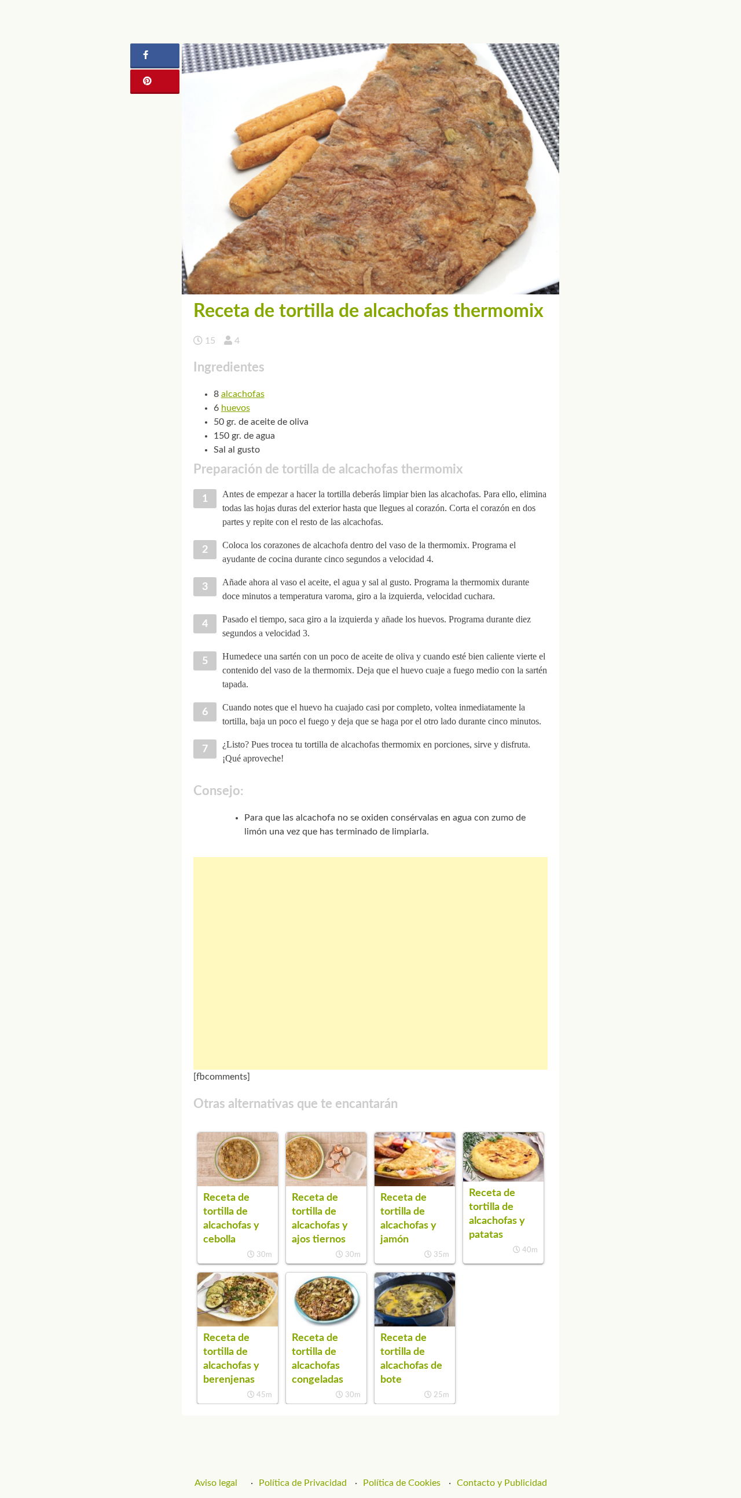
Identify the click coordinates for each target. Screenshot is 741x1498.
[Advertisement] (370, 963)
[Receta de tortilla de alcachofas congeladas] (326, 1323)
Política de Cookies (402, 1483)
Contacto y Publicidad (502, 1483)
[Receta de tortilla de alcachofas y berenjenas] (237, 1323)
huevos (235, 408)
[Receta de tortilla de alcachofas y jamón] (415, 1183)
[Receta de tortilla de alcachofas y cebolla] (237, 1183)
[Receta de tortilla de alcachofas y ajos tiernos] (326, 1183)
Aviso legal (216, 1483)
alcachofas (243, 394)
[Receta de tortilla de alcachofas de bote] (415, 1323)
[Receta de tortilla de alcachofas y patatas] (503, 1178)
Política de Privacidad (303, 1483)
